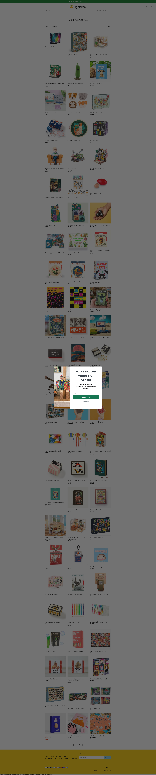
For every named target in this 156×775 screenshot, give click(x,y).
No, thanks (85, 406)
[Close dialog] (100, 368)
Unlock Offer (86, 397)
